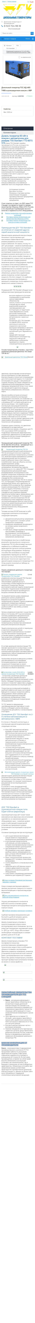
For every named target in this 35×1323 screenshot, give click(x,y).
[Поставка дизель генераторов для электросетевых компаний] (17, 220)
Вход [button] (4, 1)
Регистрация (12, 1)
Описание (8, 128)
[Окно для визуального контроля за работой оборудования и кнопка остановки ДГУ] (17, 895)
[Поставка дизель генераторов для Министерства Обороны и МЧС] (17, 217)
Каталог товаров (10, 39)
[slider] (5, 96)
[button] (29, 38)
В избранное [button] (26, 57)
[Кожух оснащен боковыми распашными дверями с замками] (17, 880)
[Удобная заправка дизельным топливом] (16, 911)
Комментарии (9, 132)
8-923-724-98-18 (12, 26)
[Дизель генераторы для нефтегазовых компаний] (17, 213)
